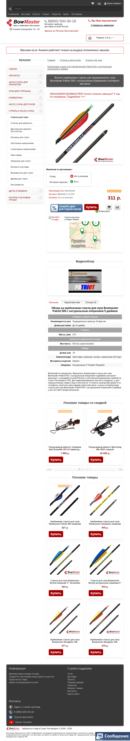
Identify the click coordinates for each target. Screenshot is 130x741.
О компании (13, 14)
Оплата (36, 14)
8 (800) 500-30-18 (24, 712)
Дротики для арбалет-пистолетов (21, 130)
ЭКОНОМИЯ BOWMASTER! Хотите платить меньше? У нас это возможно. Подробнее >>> (85, 95)
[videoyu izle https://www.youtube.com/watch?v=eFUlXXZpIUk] (85, 281)
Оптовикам (76, 14)
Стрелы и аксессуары (21, 111)
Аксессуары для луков (22, 104)
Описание (54, 302)
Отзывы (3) (91, 302)
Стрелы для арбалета (21, 123)
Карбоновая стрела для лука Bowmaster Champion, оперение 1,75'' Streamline (105, 523)
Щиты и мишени (18, 191)
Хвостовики (16, 155)
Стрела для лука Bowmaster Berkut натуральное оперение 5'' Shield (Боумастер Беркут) (105, 583)
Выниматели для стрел (22, 173)
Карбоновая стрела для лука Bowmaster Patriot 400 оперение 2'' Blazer (65, 523)
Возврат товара (75, 688)
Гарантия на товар (18, 679)
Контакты (72, 691)
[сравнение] (117, 207)
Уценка (13, 69)
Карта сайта (73, 694)
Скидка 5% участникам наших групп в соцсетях (31, 677)
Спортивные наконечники (23, 149)
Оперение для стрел (21, 161)
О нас (70, 674)
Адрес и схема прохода (27, 706)
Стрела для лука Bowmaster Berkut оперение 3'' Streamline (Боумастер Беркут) (65, 583)
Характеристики (72, 302)
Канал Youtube (23, 722)
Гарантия (72, 685)
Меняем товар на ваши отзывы (24, 674)
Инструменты (17, 185)
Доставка (25, 14)
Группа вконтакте (23, 717)
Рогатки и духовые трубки (19, 198)
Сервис (45, 14)
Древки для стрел (19, 179)
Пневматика (16, 98)
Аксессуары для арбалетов (18, 83)
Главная (51, 60)
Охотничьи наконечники (22, 143)
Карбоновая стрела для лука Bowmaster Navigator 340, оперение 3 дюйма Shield (65, 642)
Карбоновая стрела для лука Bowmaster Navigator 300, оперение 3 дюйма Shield (105, 642)
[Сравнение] (99, 3)
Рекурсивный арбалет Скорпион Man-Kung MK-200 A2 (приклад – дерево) (65, 449)
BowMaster (70, 191)
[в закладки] (109, 207)
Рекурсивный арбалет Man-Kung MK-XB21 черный (105, 448)
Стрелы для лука (19, 117)
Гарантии (56, 14)
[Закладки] (93, 3)
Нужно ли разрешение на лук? (23, 682)
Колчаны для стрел (20, 137)
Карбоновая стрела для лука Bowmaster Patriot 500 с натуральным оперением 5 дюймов (79, 67)
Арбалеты (14, 75)
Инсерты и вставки (20, 167)
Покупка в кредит (76, 682)
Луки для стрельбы (20, 91)
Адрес (66, 14)
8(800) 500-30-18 (62, 21)
